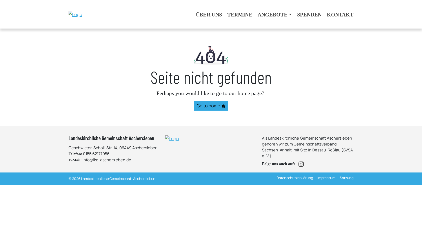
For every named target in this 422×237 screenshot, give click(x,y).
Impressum (326, 177)
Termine (239, 15)
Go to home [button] (209, 106)
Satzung (346, 177)
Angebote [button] (272, 15)
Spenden (309, 15)
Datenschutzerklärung (294, 177)
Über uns (209, 15)
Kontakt (340, 15)
